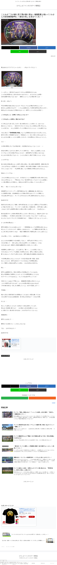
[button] (38, 51)
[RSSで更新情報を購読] (42, 398)
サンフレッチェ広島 (5, 355)
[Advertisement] (28, 61)
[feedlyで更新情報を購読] (14, 398)
